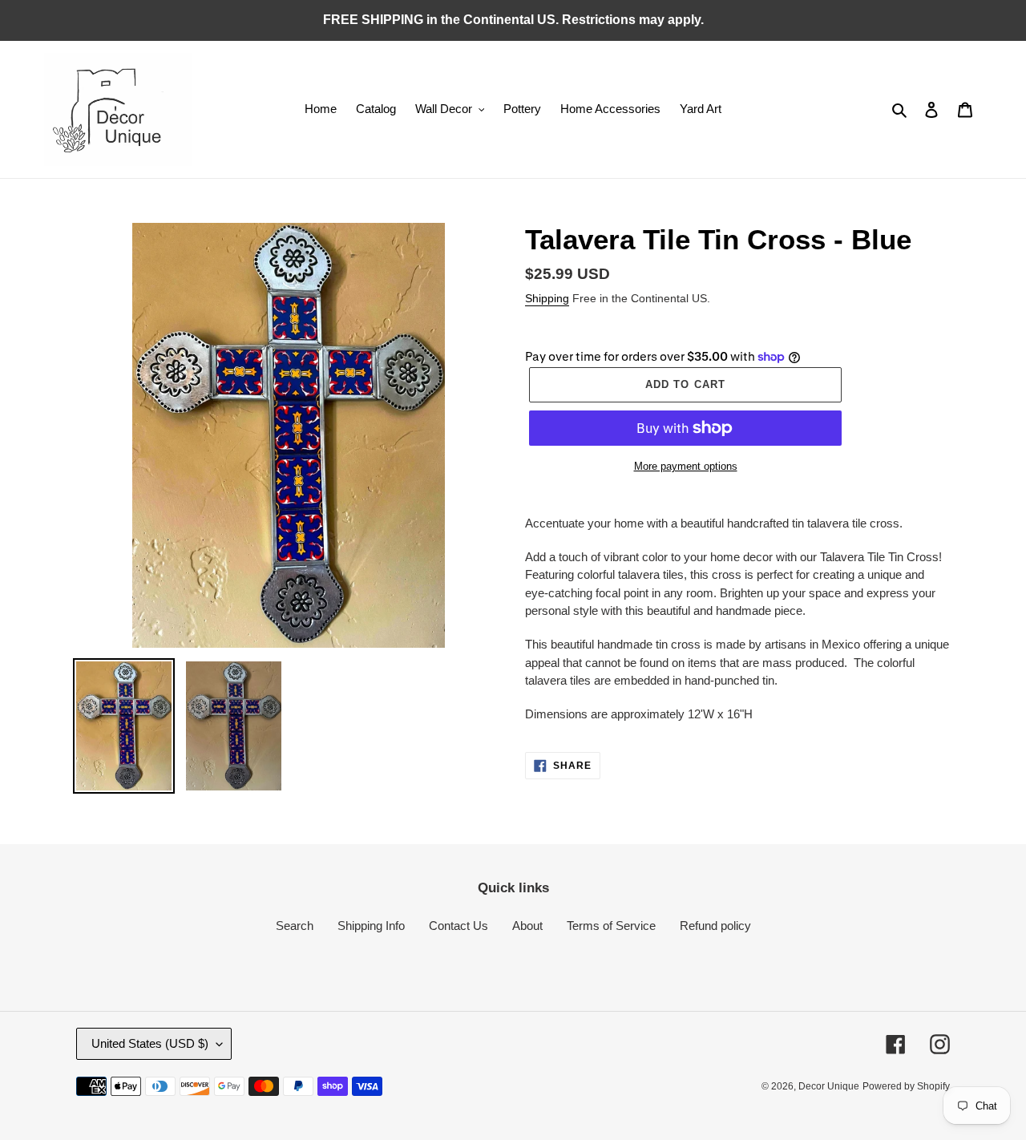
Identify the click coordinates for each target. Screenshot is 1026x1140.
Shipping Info (371, 925)
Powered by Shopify (906, 1086)
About (527, 925)
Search (294, 925)
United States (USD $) (149, 1043)
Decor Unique (828, 1086)
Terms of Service (611, 925)
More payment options (685, 466)
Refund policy (715, 925)
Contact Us (458, 925)
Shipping (547, 298)
